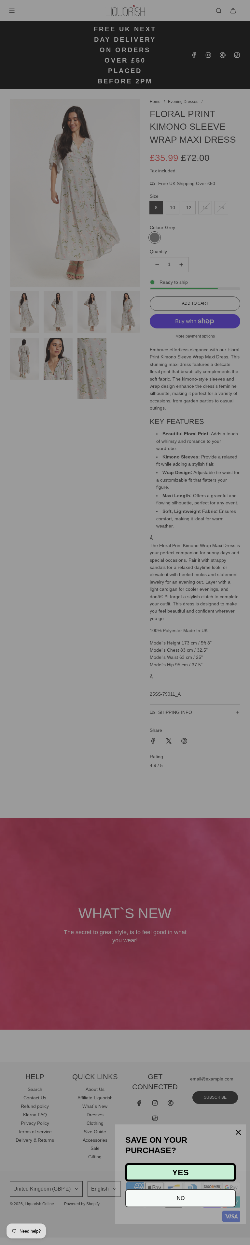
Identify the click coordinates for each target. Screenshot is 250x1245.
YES (180, 1172)
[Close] (238, 1132)
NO (181, 1198)
